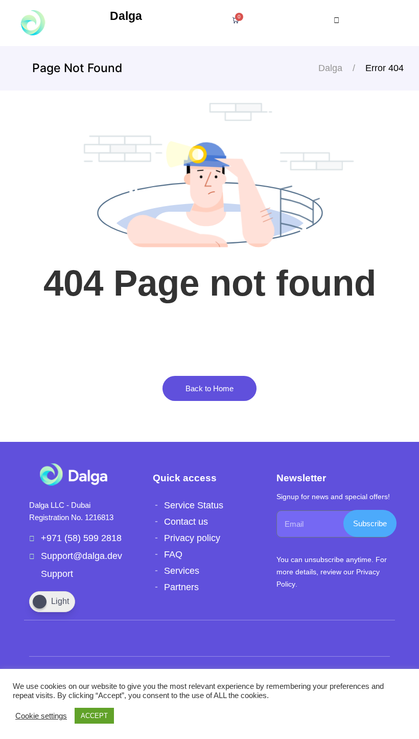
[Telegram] (82, 638)
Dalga (126, 16)
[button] (338, 20)
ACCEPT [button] (94, 716)
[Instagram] (126, 638)
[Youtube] (39, 638)
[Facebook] (61, 638)
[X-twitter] (104, 638)
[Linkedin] (148, 638)
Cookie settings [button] (41, 716)
